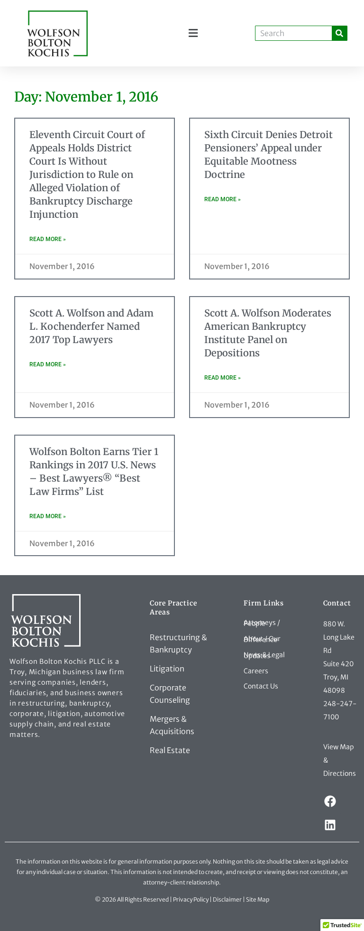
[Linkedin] (330, 825)
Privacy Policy (191, 899)
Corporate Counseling (170, 694)
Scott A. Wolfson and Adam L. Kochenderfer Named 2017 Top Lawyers (91, 326)
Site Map (257, 899)
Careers (256, 670)
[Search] (339, 33)
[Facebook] (330, 801)
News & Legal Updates (264, 655)
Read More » (47, 239)
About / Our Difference (262, 639)
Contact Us (261, 686)
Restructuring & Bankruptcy (178, 643)
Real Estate (170, 750)
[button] (193, 33)
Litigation (167, 668)
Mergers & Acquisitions (172, 725)
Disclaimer (227, 899)
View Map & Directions (339, 760)
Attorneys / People (262, 623)
